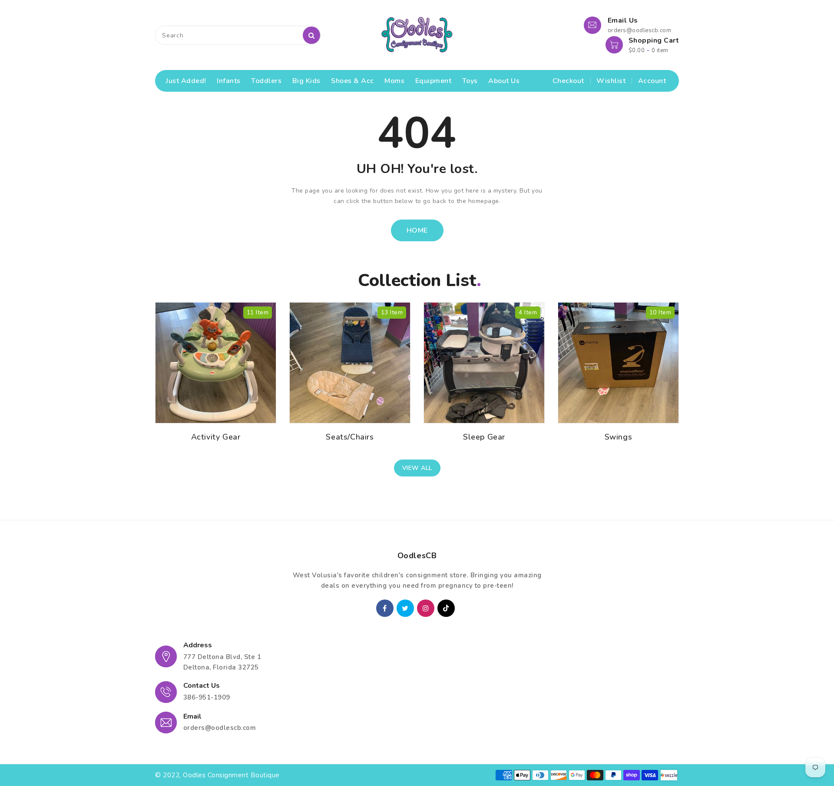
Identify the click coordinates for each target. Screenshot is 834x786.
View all (417, 468)
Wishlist (611, 81)
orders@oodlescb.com (219, 727)
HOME (417, 230)
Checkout (568, 81)
